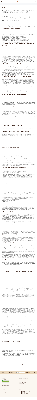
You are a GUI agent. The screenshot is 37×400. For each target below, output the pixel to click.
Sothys (2, 391)
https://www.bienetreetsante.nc (14, 12)
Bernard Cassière (4, 392)
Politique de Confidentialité (22, 382)
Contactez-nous (21, 384)
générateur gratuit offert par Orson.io (23, 42)
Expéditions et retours (22, 379)
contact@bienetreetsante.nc (5, 385)
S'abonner (27, 372)
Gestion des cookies (21, 383)
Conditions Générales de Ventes (23, 378)
